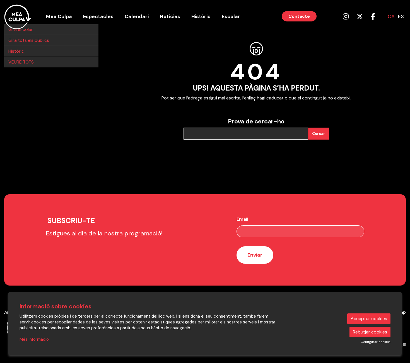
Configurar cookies (375, 341)
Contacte (299, 16)
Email (242, 219)
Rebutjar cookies (370, 332)
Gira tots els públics (28, 40)
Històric (16, 51)
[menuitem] (346, 16)
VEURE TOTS (21, 62)
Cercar (318, 133)
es (401, 16)
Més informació (34, 339)
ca (391, 16)
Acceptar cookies (369, 318)
